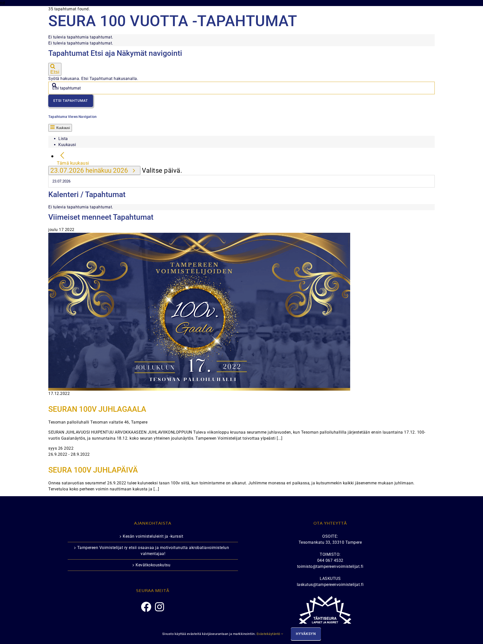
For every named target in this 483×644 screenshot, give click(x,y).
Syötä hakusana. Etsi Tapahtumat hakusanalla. (93, 78)
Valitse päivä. (162, 170)
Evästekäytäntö (269, 634)
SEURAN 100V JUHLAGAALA (97, 409)
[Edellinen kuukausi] (62, 156)
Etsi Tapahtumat (70, 101)
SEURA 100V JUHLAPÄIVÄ (93, 470)
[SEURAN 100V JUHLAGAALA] (199, 235)
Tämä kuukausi (73, 163)
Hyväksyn (306, 634)
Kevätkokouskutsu (153, 565)
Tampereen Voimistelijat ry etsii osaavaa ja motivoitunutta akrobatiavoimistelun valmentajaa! (153, 550)
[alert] (241, 37)
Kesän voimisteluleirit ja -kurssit (153, 536)
